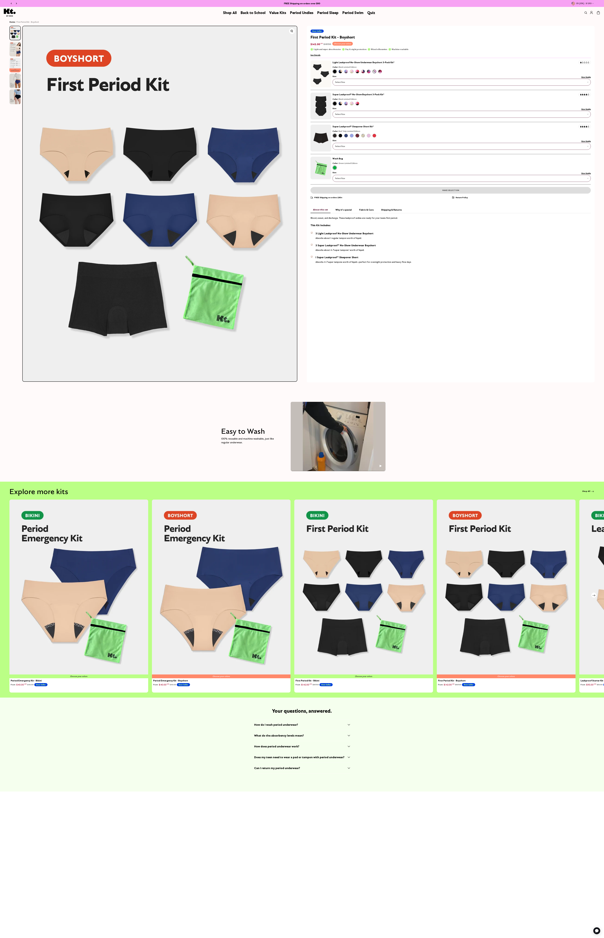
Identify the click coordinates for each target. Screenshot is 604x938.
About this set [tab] (320, 209)
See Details (315, 55)
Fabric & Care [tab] (366, 209)
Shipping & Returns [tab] (391, 209)
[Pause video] (380, 466)
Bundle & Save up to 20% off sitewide (302, 3)
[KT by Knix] (10, 13)
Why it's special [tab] (344, 209)
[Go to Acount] (591, 12)
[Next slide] (593, 595)
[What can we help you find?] (585, 12)
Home (12, 22)
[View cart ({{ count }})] (598, 12)
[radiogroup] (357, 71)
